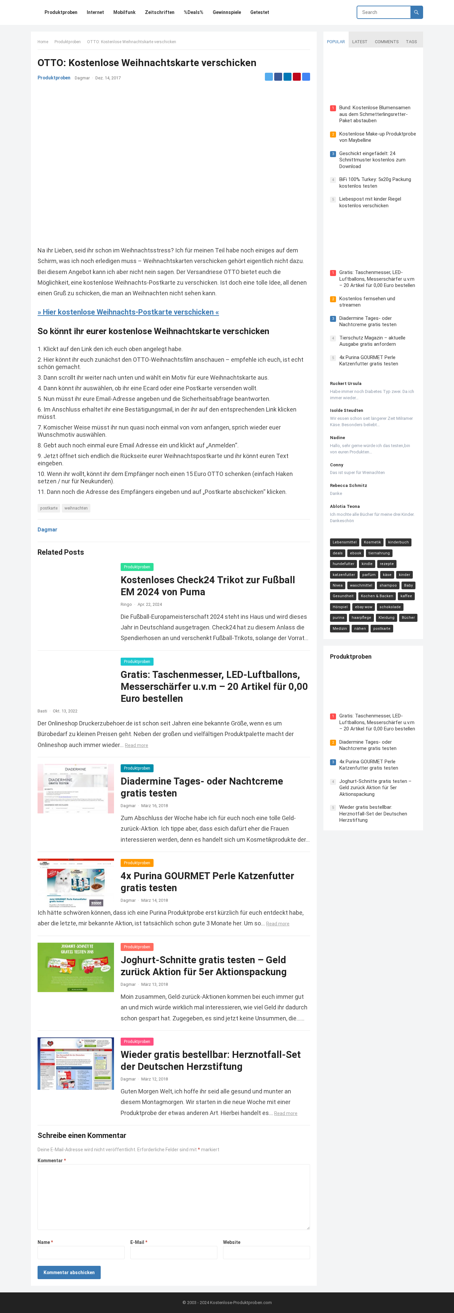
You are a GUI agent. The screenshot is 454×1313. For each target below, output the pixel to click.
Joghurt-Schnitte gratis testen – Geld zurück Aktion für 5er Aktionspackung (375, 787)
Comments (386, 41)
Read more (136, 745)
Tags (411, 41)
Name (45, 1242)
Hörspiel (340, 607)
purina (338, 617)
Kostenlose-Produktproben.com (241, 1302)
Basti (42, 710)
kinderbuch (398, 542)
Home (43, 42)
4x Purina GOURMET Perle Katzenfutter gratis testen (368, 360)
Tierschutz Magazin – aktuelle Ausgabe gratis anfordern (372, 341)
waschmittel (361, 585)
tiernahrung (379, 553)
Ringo (126, 604)
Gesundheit (343, 596)
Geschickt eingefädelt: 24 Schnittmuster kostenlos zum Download (372, 159)
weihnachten (76, 508)
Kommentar (52, 1160)
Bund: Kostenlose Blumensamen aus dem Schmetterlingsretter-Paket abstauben (374, 114)
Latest (360, 41)
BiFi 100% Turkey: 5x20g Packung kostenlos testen (375, 182)
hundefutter (343, 564)
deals (338, 553)
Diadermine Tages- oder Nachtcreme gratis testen (368, 321)
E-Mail (138, 1242)
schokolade (390, 607)
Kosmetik (372, 542)
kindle (367, 564)
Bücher (408, 617)
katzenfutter (344, 575)
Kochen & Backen (377, 596)
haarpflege (361, 617)
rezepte (387, 564)
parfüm (369, 575)
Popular (336, 41)
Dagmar (82, 77)
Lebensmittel (345, 542)
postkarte (48, 508)
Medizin (340, 628)
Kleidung (387, 617)
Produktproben (68, 42)
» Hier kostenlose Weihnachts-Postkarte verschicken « (128, 312)
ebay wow (363, 607)
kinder (404, 575)
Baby (408, 585)
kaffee (406, 596)
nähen (360, 628)
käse (387, 575)
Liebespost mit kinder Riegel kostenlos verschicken (370, 202)
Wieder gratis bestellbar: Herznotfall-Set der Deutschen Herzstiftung (373, 813)
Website (231, 1242)
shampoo (388, 585)
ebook (355, 553)
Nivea (338, 585)
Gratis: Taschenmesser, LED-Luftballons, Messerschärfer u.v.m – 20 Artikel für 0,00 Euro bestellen (214, 686)
